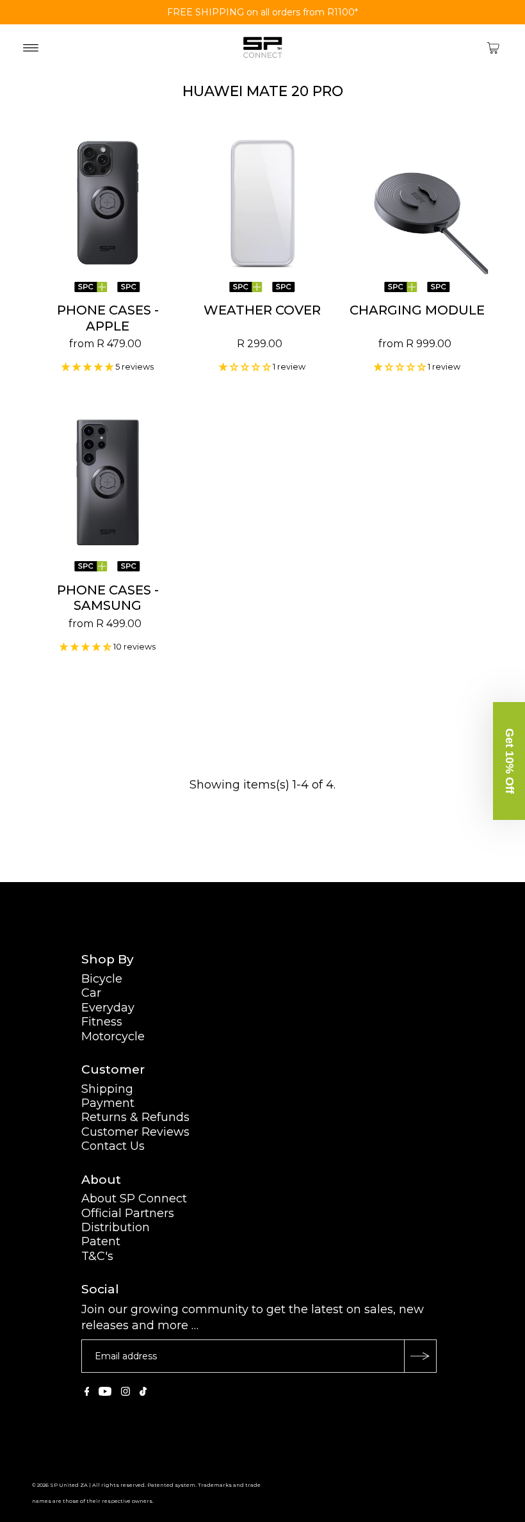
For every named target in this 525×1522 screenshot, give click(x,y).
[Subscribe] (420, 1356)
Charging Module (417, 310)
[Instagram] (125, 1392)
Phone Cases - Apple (108, 318)
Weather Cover (262, 310)
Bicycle (101, 979)
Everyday (107, 1008)
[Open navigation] (31, 47)
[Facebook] (87, 1392)
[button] (509, 761)
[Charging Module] (417, 203)
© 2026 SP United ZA (60, 1485)
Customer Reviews (135, 1132)
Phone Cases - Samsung (108, 598)
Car (91, 993)
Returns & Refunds (135, 1117)
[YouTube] (105, 1392)
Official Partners (127, 1213)
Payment (107, 1103)
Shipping (107, 1089)
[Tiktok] (143, 1392)
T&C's (97, 1256)
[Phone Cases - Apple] (108, 203)
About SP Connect (134, 1198)
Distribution (115, 1227)
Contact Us (113, 1146)
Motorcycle (113, 1036)
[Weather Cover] (262, 203)
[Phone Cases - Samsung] (108, 482)
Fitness (101, 1022)
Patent (100, 1241)
